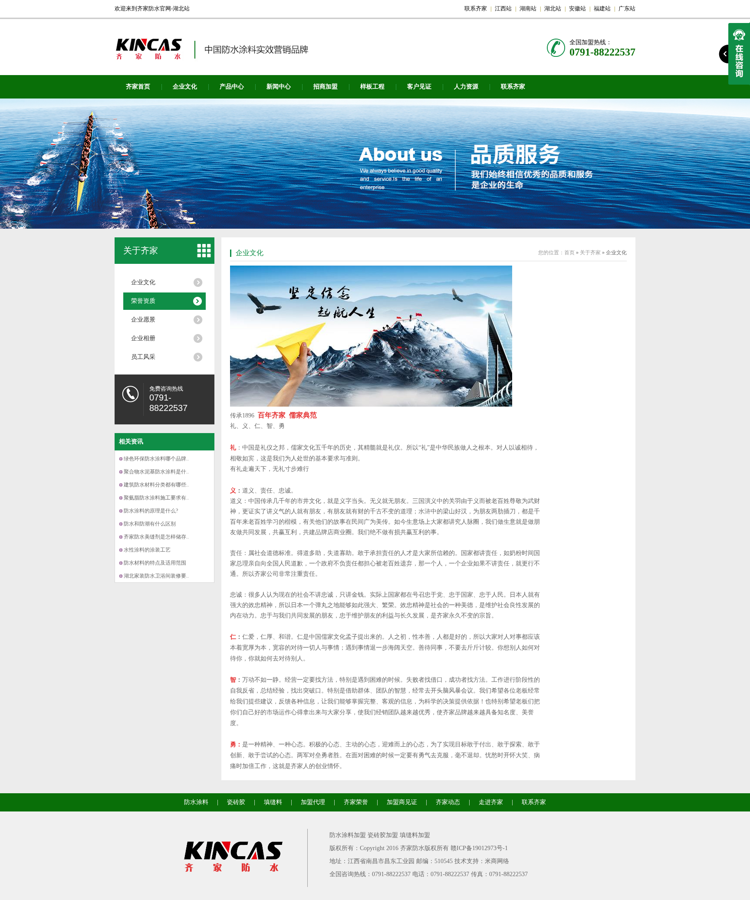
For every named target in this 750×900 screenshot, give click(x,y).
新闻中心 (278, 86)
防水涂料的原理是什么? (151, 511)
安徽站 (577, 8)
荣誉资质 (143, 301)
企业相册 (143, 338)
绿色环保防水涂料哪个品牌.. (156, 459)
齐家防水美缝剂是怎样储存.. (156, 537)
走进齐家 (491, 802)
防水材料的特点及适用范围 (155, 563)
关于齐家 (140, 250)
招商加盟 (325, 86)
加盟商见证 (402, 802)
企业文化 (185, 86)
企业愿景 (143, 319)
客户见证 (419, 86)
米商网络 (497, 861)
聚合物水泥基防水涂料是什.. (156, 472)
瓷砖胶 (236, 802)
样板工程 (372, 86)
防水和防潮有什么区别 (150, 524)
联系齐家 (475, 8)
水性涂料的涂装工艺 (147, 550)
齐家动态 (448, 802)
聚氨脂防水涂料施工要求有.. (156, 498)
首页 (569, 253)
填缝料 (273, 802)
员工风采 (143, 357)
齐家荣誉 (356, 802)
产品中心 (232, 86)
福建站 (602, 8)
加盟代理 (313, 802)
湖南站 (528, 8)
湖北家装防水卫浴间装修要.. (156, 576)
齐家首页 (138, 86)
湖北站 (552, 8)
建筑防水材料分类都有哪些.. (156, 485)
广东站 (626, 8)
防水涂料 (196, 802)
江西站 (503, 8)
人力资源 (466, 86)
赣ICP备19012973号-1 (479, 848)
